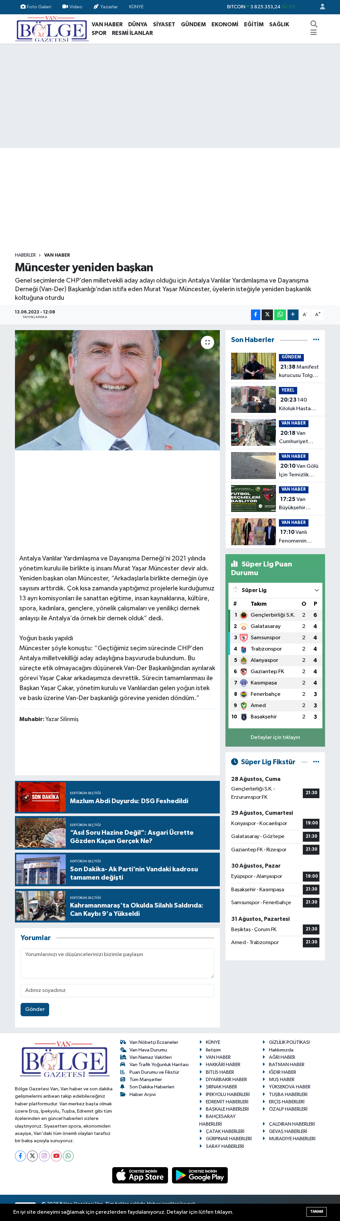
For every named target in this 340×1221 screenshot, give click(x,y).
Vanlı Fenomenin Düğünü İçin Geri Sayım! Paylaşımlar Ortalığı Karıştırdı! (293, 537)
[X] (32, 1156)
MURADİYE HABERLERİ (292, 1138)
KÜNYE (136, 6)
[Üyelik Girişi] (319, 7)
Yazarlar (109, 6)
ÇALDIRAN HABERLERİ (292, 1124)
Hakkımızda (281, 1049)
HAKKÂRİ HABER (223, 1064)
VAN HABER (107, 24)
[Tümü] (316, 340)
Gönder (35, 1009)
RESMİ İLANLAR (132, 33)
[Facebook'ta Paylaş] (255, 314)
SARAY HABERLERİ (225, 1146)
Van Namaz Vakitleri (150, 1057)
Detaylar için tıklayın (275, 737)
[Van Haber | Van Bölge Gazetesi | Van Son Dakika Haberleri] (52, 28)
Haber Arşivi (142, 1094)
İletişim (213, 1049)
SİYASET (164, 24)
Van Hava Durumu (148, 1049)
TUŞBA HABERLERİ (288, 1094)
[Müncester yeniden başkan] (117, 390)
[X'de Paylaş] (267, 314)
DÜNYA (137, 24)
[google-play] (200, 1175)
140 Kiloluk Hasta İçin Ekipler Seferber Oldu (297, 405)
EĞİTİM (254, 24)
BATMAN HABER (286, 1064)
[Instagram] (44, 1156)
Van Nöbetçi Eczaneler (153, 1042)
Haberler (25, 255)
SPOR (99, 33)
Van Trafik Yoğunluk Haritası (159, 1064)
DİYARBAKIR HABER (226, 1079)
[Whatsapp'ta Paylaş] (280, 314)
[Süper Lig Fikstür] (316, 762)
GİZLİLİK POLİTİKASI (289, 1042)
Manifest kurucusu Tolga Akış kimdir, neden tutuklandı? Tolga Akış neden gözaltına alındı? (299, 372)
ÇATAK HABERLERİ (225, 1131)
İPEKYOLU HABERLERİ (228, 1094)
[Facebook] (20, 1156)
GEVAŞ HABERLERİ (288, 1131)
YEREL (288, 390)
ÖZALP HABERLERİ (288, 1109)
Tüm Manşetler (145, 1079)
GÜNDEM (193, 24)
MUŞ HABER (282, 1079)
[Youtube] (56, 1156)
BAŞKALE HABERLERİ (227, 1109)
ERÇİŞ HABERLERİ (286, 1101)
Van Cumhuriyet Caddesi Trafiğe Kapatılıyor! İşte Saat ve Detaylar (299, 438)
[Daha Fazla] (293, 314)
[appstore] (141, 1175)
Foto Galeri (39, 6)
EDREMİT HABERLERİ (227, 1101)
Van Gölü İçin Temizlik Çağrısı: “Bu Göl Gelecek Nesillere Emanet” (298, 471)
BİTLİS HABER (220, 1072)
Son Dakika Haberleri (151, 1086)
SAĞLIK (279, 24)
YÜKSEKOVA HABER (289, 1086)
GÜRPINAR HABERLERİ (229, 1138)
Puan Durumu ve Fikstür (154, 1072)
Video (75, 6)
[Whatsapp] (68, 1156)
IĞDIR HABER (282, 1072)
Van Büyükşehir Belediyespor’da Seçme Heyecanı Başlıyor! (299, 504)
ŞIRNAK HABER (221, 1086)
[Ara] (313, 24)
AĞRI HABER (282, 1057)
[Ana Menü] (313, 33)
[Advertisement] (170, 95)
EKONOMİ (225, 24)
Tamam (316, 1211)
